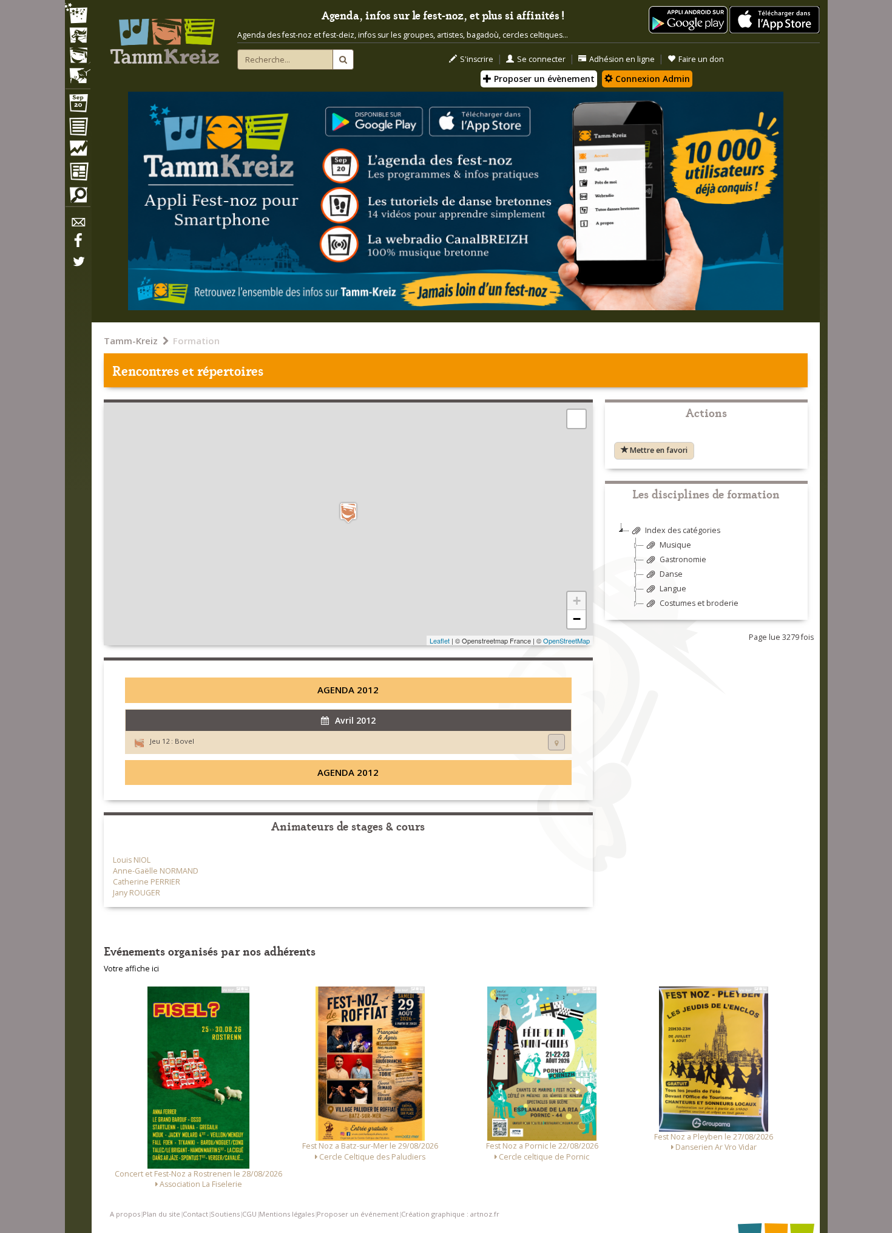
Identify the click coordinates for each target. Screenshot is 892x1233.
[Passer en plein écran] (576, 419)
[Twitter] (77, 267)
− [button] (577, 619)
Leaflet (440, 640)
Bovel (184, 741)
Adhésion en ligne (622, 59)
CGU (249, 1213)
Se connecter (541, 59)
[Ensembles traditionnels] (77, 71)
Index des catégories (682, 530)
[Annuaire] (77, 128)
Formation (196, 341)
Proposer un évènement (543, 78)
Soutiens (225, 1213)
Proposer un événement (358, 1213)
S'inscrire (476, 59)
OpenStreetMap (566, 640)
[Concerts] (77, 36)
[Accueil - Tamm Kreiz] (164, 36)
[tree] (706, 571)
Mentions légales (286, 1213)
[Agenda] (77, 105)
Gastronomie (683, 559)
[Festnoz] (77, 14)
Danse (671, 574)
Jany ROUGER (136, 893)
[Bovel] (348, 512)
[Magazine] (77, 173)
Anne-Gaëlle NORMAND (155, 871)
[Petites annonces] (77, 198)
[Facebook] (77, 244)
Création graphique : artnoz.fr (450, 1213)
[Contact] (77, 225)
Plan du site (161, 1213)
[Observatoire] (77, 151)
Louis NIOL (131, 860)
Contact (195, 1213)
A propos (125, 1213)
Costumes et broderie (699, 603)
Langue (673, 588)
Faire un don (701, 59)
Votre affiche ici (131, 968)
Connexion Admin (651, 78)
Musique (675, 545)
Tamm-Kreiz (131, 341)
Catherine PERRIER (146, 882)
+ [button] (577, 600)
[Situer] (556, 742)
